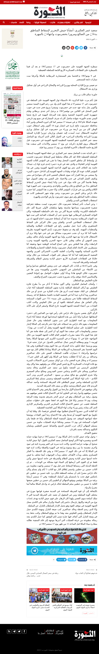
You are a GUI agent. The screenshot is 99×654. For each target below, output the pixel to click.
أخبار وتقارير (78, 22)
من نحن (59, 630)
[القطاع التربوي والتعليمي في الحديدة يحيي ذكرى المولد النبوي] (39, 595)
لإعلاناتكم (50, 630)
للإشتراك (59, 633)
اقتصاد (21, 22)
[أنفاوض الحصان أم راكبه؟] (7, 195)
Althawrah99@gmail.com (13, 2)
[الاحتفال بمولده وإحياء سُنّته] (7, 205)
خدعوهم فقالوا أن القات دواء (86, 573)
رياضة (28, 22)
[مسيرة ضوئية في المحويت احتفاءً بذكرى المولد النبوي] (84, 595)
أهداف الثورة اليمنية (75, 2)
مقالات (52, 22)
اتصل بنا (41, 633)
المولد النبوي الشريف (89, 590)
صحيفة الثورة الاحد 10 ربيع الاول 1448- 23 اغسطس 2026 (12, 120)
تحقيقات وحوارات (63, 22)
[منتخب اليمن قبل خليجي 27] (7, 184)
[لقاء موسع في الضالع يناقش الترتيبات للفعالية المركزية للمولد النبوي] (62, 595)
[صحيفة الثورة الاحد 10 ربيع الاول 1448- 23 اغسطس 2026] (12, 104)
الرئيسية (88, 22)
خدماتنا (50, 633)
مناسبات (14, 22)
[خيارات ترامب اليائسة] (7, 141)
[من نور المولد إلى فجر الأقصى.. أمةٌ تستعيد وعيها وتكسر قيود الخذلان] (7, 173)
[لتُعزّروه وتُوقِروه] (7, 162)
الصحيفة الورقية (40, 22)
